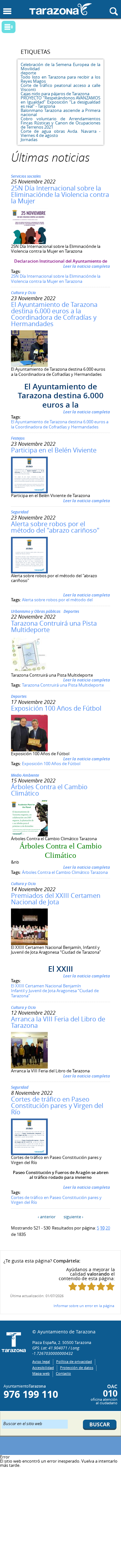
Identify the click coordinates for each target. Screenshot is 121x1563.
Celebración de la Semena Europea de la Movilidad (60, 67)
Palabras (19, 27)
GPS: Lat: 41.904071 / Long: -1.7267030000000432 (56, 1350)
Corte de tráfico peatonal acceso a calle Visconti (60, 87)
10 (102, 1228)
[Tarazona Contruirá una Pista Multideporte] (29, 671)
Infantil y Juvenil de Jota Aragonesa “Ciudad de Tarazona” (55, 993)
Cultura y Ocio (23, 292)
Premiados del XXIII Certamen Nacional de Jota (55, 898)
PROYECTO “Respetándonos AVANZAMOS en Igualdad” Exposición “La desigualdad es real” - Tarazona (60, 102)
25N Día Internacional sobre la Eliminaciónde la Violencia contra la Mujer (60, 194)
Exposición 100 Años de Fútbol (56, 708)
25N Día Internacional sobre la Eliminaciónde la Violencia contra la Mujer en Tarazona (55, 278)
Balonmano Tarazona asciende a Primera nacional (60, 112)
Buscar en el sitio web (22, 1423)
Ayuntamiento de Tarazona (60, 9)
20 (108, 1228)
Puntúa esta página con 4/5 (100, 1286)
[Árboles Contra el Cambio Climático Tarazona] (29, 835)
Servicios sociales (26, 176)
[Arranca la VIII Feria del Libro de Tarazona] (29, 1067)
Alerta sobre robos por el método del (57, 600)
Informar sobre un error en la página (84, 1305)
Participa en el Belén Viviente (53, 450)
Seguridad (19, 512)
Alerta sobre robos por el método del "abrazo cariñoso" (55, 527)
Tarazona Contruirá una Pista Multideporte (54, 626)
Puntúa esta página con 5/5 (110, 1286)
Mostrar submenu (8, 27)
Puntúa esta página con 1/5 (72, 1286)
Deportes (71, 611)
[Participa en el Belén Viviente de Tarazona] (29, 491)
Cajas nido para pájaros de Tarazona (55, 94)
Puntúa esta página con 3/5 (91, 1286)
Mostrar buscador (114, 11)
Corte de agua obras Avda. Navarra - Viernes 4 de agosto (60, 133)
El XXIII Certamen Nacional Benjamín (46, 986)
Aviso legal (41, 1361)
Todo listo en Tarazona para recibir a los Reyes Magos (60, 79)
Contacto (63, 1373)
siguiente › (73, 1217)
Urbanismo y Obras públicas (35, 611)
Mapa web (41, 1373)
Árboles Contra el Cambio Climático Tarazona (65, 872)
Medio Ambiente (25, 775)
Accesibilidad (43, 1367)
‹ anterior (46, 1217)
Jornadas (29, 139)
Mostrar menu (7, 11)
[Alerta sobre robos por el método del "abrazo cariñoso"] (29, 572)
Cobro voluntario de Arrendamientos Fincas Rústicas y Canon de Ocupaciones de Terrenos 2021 (60, 123)
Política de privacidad (74, 1361)
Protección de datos (76, 1367)
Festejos (18, 438)
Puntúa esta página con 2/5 (82, 1286)
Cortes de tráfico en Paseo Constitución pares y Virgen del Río (57, 1105)
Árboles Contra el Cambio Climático (49, 790)
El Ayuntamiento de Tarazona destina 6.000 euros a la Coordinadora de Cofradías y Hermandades (54, 314)
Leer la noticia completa (86, 266)
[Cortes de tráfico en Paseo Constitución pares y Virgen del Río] (29, 1153)
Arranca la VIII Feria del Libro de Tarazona (58, 1022)
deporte (28, 73)
